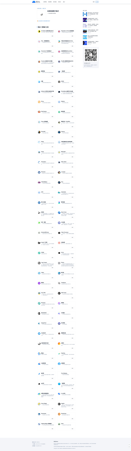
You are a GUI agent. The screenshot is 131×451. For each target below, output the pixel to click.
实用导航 (45, 1)
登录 (93, 1)
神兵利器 (54, 1)
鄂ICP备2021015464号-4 (71, 448)
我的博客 (50, 1)
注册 (97, 1)
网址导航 (39, 8)
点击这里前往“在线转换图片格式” (44, 20)
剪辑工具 (44, 8)
